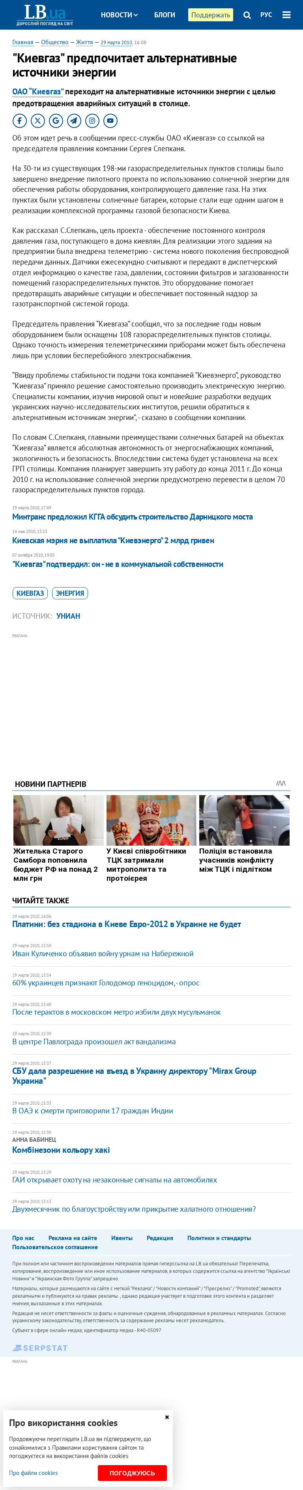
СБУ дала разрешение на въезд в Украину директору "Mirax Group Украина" (134, 1075)
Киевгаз (30, 593)
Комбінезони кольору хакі (61, 1149)
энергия (70, 593)
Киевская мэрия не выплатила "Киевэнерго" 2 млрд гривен (113, 540)
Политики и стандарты (219, 1238)
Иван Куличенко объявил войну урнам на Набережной (103, 953)
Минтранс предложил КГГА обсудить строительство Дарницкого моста (132, 516)
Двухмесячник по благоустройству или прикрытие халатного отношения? (134, 1209)
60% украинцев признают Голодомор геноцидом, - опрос (106, 983)
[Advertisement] (151, 695)
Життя (84, 42)
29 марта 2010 (116, 42)
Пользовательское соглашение (55, 1247)
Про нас (23, 1238)
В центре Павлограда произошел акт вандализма (94, 1041)
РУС (266, 14)
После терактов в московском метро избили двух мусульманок (116, 1012)
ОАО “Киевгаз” (37, 91)
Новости (116, 14)
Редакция (160, 1238)
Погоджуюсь (132, 1473)
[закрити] (167, 1417)
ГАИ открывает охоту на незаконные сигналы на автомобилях (114, 1180)
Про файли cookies (33, 1473)
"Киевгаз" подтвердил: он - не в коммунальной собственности (117, 564)
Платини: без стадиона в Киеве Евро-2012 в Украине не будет (126, 923)
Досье (158, 44)
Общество (55, 42)
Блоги (164, 14)
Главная (23, 42)
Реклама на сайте (73, 1238)
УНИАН (68, 616)
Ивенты (122, 1238)
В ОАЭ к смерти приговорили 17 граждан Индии (92, 1110)
